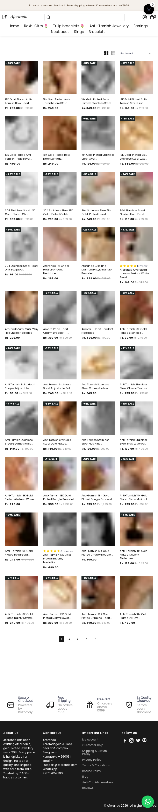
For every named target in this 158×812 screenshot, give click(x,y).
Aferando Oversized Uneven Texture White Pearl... (134, 273)
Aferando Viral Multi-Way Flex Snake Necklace (21, 331)
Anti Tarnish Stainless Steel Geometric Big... (19, 442)
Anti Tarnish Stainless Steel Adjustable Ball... (57, 386)
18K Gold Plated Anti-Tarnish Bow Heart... (18, 101)
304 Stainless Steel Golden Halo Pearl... (133, 212)
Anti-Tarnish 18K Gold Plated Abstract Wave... (20, 497)
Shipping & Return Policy (94, 752)
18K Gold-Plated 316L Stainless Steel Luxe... (133, 156)
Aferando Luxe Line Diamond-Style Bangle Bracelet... (96, 269)
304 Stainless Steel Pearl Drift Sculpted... (21, 267)
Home (14, 26)
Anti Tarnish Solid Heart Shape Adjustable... (20, 386)
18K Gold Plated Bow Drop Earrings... (56, 156)
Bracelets (97, 31)
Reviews (88, 788)
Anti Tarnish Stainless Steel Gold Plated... (57, 442)
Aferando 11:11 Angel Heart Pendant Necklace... (56, 269)
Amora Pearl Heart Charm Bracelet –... (56, 331)
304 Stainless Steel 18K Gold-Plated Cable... (58, 212)
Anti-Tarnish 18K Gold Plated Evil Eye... (134, 616)
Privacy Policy (91, 760)
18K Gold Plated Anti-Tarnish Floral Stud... (57, 101)
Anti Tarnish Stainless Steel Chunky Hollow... (95, 386)
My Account (90, 739)
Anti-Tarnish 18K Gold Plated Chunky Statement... (134, 554)
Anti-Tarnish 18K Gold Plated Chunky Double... (97, 553)
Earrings (141, 26)
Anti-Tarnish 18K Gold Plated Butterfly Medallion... (57, 558)
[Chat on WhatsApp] (148, 802)
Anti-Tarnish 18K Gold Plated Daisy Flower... (57, 616)
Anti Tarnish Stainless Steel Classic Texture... (134, 386)
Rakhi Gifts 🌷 (36, 26)
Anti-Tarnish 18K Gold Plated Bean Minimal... (134, 497)
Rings (79, 31)
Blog (85, 776)
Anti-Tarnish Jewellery (109, 26)
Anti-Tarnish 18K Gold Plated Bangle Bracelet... (59, 497)
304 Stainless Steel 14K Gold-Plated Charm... (20, 212)
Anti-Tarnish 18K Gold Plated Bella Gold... (19, 553)
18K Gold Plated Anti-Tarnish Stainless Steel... (97, 101)
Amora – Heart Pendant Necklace (97, 331)
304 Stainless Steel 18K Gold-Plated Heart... (96, 212)
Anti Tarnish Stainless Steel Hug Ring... (95, 442)
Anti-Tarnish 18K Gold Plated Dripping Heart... (96, 616)
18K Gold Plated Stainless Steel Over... (97, 156)
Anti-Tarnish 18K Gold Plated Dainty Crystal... (19, 616)
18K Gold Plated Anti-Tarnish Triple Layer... (18, 156)
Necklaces (60, 31)
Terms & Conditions (96, 765)
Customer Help (92, 745)
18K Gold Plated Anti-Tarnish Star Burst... (133, 101)
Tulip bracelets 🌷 (69, 26)
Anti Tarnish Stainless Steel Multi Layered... (134, 442)
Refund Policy (91, 771)
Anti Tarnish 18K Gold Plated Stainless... (133, 331)
